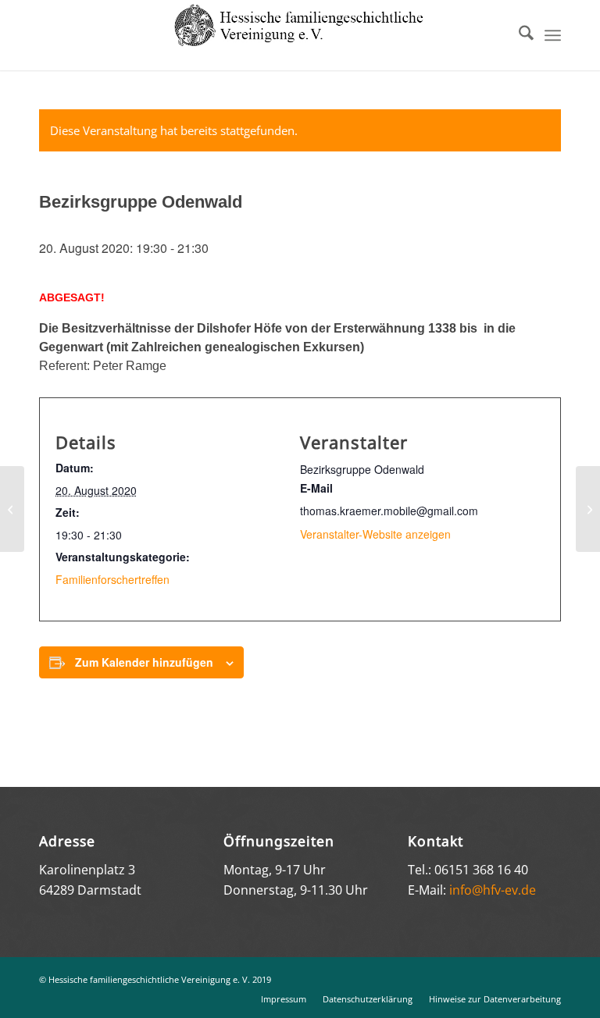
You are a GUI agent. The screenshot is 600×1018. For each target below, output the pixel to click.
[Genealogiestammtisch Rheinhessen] (12, 509)
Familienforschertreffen (112, 579)
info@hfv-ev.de (492, 890)
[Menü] (553, 35)
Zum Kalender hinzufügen (144, 662)
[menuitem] (518, 35)
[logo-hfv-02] (300, 35)
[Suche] (518, 35)
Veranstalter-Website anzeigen (375, 534)
